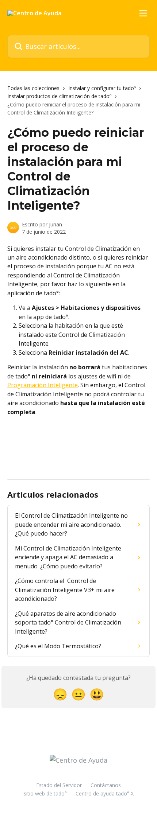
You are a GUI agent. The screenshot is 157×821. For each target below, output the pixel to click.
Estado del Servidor (59, 785)
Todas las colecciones (33, 88)
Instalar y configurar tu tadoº (102, 88)
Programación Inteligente (42, 385)
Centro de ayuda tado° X (105, 793)
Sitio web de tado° (45, 793)
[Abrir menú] (143, 13)
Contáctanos (106, 785)
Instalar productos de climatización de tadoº (59, 96)
